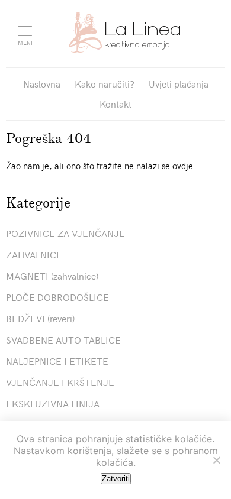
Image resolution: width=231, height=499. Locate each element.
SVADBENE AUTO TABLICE (63, 339)
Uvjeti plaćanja (178, 83)
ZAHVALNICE (34, 254)
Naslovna (41, 83)
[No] (216, 460)
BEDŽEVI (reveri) (40, 318)
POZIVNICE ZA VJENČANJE (65, 232)
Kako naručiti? (104, 83)
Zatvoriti (116, 478)
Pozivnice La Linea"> (124, 32)
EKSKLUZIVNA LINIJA (53, 403)
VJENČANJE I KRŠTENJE (60, 381)
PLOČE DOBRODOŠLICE (57, 296)
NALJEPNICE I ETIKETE (57, 360)
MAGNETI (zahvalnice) (52, 275)
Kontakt (115, 103)
